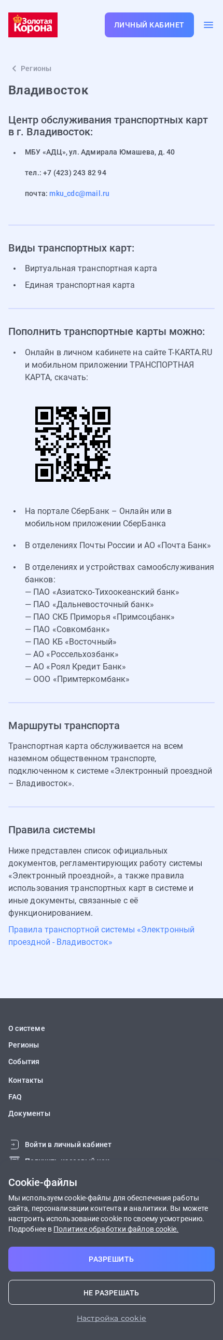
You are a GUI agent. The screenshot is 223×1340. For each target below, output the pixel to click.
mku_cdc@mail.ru (79, 193)
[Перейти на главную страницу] (33, 24)
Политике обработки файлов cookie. (115, 1229)
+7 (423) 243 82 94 (74, 173)
